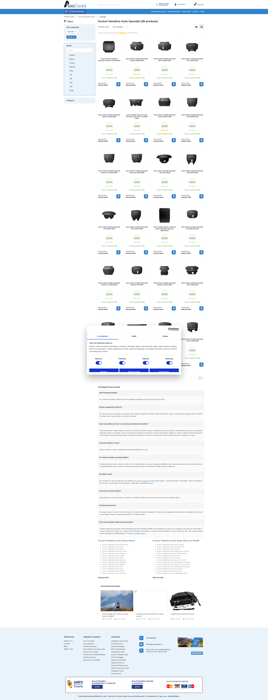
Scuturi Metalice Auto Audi (112, 547)
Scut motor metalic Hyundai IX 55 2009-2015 (192, 116)
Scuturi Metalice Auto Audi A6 (168, 556)
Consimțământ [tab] (102, 336)
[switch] (122, 363)
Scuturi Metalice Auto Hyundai (114, 573)
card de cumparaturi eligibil (145, 481)
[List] (201, 26)
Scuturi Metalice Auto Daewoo (114, 560)
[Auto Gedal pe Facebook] (190, 642)
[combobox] (125, 4)
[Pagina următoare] (203, 378)
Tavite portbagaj (117, 646)
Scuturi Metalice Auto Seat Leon (169, 571)
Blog (202, 11)
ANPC (66, 649)
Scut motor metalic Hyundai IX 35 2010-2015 (109, 228)
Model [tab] (69, 46)
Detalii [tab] (134, 336)
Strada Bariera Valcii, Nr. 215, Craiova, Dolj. (158, 650)
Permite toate (164, 371)
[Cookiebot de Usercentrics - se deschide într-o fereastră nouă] (169, 329)
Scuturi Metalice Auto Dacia (113, 558)
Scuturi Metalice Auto (119, 655)
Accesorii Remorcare (119, 665)
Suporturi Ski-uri (117, 663)
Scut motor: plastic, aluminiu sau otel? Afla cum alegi (183, 615)
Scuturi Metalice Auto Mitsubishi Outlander (173, 567)
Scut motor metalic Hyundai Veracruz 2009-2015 (137, 172)
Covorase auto (117, 644)
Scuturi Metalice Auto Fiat (112, 567)
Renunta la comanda (91, 660)
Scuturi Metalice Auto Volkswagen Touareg (173, 562)
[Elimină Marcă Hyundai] (76, 31)
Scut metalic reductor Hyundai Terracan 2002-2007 (109, 59)
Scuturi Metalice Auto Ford (112, 569)
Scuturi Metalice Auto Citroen (113, 553)
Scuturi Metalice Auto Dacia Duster (170, 545)
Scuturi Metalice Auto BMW (113, 549)
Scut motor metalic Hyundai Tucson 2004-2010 (164, 116)
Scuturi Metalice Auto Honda (113, 571)
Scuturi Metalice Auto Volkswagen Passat (173, 551)
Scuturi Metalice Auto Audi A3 (168, 558)
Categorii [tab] (70, 100)
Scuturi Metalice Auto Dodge (113, 564)
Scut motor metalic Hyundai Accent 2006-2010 (137, 59)
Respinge (103, 371)
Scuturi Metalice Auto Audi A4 (168, 549)
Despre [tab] (165, 336)
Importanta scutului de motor (148, 614)
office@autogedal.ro (152, 644)
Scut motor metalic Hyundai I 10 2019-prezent (192, 228)
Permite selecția (134, 371)
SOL (71, 649)
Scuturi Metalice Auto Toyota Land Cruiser (173, 564)
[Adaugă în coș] (118, 84)
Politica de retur (89, 657)
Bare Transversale (118, 649)
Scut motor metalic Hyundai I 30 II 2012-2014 (192, 284)
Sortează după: (103, 27)
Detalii (97, 687)
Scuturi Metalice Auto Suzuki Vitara (170, 547)
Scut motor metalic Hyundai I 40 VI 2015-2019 (192, 340)
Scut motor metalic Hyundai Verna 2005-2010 (164, 59)
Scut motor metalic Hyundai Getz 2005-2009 (137, 228)
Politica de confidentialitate (136, 533)
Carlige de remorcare (119, 641)
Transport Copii (117, 671)
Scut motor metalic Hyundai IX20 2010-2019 (192, 172)
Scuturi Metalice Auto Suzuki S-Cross (171, 560)
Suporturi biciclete (118, 660)
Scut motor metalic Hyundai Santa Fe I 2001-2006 (109, 284)
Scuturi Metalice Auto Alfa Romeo (115, 545)
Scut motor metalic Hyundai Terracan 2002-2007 (164, 284)
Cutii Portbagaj (117, 657)
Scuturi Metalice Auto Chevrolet (114, 551)
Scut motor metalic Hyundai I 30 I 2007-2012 (192, 59)
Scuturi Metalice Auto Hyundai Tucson (172, 553)
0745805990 (163, 5)
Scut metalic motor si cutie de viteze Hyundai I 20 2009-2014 (137, 116)
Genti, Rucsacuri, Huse (120, 668)
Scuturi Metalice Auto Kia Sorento (170, 569)
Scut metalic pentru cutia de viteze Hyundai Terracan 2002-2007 (165, 228)
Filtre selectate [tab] (72, 27)
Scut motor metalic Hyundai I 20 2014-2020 (164, 172)
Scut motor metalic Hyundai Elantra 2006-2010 (109, 116)
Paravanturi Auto (118, 652)
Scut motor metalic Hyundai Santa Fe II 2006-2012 (109, 172)
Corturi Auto (116, 674)
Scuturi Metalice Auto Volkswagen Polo (172, 573)
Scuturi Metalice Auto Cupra (113, 556)
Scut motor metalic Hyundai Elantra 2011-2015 (137, 284)
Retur (193, 435)
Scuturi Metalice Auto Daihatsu (114, 562)
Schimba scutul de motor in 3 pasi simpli (115, 615)
